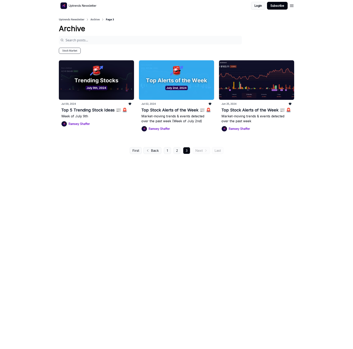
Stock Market (69, 50)
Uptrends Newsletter (71, 19)
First (135, 151)
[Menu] (291, 5)
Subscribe (277, 5)
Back (155, 151)
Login (258, 5)
